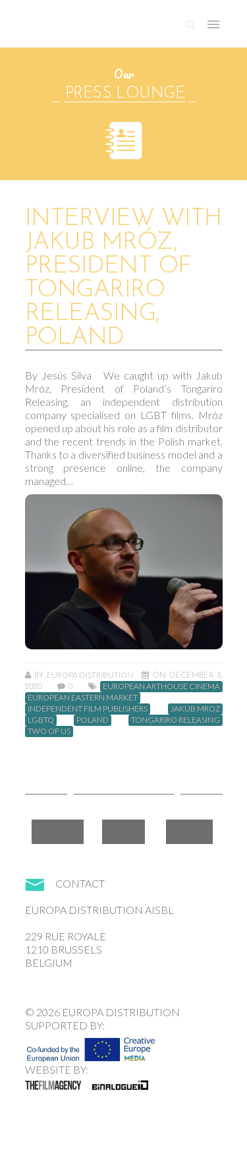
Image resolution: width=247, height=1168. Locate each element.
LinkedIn (189, 832)
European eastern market (83, 697)
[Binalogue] (120, 1085)
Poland (92, 720)
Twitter (123, 832)
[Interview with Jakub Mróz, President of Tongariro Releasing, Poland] (124, 571)
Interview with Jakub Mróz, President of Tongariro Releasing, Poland (123, 278)
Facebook (58, 832)
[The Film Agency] (53, 1085)
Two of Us (49, 731)
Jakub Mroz (195, 708)
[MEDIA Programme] (91, 1045)
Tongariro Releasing (175, 720)
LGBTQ (41, 720)
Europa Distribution (87, 30)
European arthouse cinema (161, 686)
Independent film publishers (88, 708)
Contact (80, 883)
